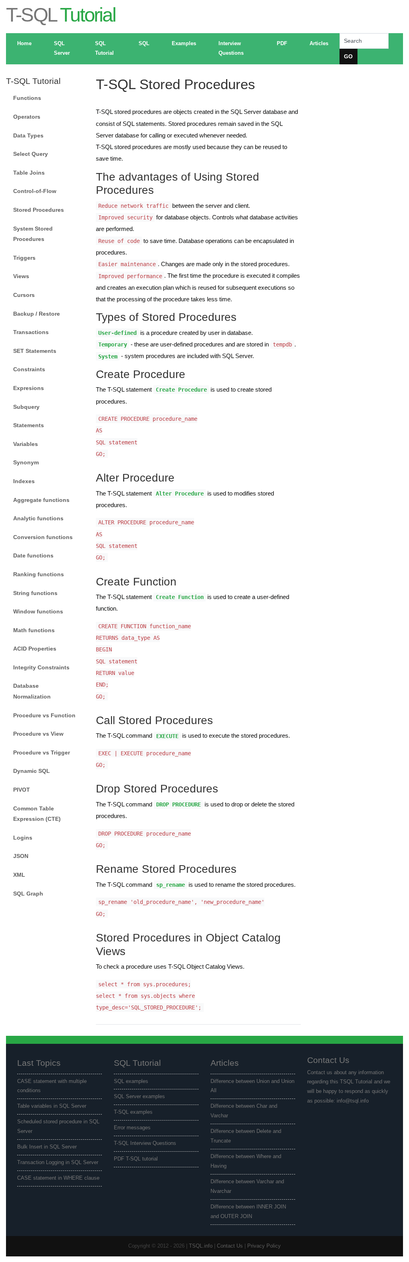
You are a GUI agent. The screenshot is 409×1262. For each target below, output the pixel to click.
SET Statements (34, 351)
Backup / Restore (36, 314)
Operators (26, 116)
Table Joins (29, 172)
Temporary (112, 344)
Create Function (180, 597)
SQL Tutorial (104, 48)
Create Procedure (181, 389)
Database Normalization (32, 691)
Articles (319, 43)
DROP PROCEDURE (178, 804)
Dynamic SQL (31, 771)
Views (21, 276)
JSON (20, 856)
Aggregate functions (41, 500)
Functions (27, 98)
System (107, 356)
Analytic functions (38, 518)
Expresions (28, 388)
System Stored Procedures (33, 234)
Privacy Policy (264, 1246)
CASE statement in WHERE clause (58, 1178)
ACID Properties (34, 648)
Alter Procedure (180, 493)
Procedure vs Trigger (41, 752)
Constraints (29, 369)
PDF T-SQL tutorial (136, 1159)
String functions (35, 593)
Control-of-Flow (34, 191)
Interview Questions (231, 48)
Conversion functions (43, 537)
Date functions (33, 555)
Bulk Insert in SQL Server (47, 1147)
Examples (184, 43)
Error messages (132, 1128)
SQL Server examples (139, 1096)
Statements (28, 425)
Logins (22, 837)
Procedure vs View (38, 734)
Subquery (26, 407)
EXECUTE (167, 736)
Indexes (24, 481)
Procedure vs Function (44, 715)
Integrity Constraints (41, 667)
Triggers (24, 258)
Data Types (28, 135)
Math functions (34, 630)
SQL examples (131, 1081)
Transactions (31, 332)
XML (19, 875)
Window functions (38, 611)
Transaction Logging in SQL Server (57, 1162)
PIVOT (21, 789)
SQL (144, 43)
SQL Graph (28, 893)
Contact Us (230, 1246)
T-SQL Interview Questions (145, 1143)
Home (24, 43)
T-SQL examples (133, 1112)
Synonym (26, 462)
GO (348, 56)
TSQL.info (200, 1246)
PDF (282, 43)
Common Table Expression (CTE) (37, 813)
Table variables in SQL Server (51, 1106)
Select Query (30, 154)
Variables (25, 444)
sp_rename (170, 885)
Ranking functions (38, 574)
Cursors (24, 295)
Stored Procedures (38, 210)
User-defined (117, 333)
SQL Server (62, 48)
